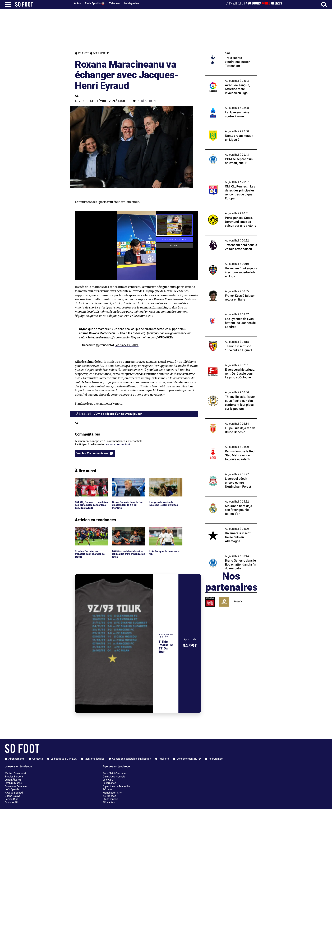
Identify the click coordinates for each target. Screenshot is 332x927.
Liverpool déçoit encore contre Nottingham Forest (224, 472)
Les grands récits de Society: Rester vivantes (163, 481)
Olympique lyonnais (114, 776)
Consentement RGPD (189, 758)
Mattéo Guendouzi (15, 773)
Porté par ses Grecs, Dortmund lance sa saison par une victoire (229, 211)
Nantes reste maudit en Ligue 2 (224, 127)
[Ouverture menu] (8, 4)
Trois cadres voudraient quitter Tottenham (224, 51)
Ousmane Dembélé (16, 786)
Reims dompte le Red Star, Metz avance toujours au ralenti (229, 445)
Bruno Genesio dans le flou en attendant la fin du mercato (128, 482)
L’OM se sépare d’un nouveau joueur (227, 151)
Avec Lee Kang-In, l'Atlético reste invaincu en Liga (231, 79)
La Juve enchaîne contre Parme (224, 104)
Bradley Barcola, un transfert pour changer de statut (90, 531)
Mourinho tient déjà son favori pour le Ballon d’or (228, 500)
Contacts (37, 758)
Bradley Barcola (14, 776)
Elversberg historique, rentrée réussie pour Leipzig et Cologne (228, 363)
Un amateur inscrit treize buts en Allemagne (225, 527)
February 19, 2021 (127, 345)
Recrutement (216, 758)
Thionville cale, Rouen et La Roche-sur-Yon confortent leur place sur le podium (229, 390)
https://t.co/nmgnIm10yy (120, 337)
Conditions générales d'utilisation (131, 758)
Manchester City (112, 792)
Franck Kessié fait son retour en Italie (228, 287)
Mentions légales (94, 758)
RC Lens (107, 789)
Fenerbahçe (109, 783)
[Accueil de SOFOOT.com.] (42, 4)
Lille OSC (108, 779)
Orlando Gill (11, 802)
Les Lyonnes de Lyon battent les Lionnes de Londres (229, 312)
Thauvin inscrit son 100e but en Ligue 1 (229, 338)
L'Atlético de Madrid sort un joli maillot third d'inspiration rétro (127, 531)
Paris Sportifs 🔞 (95, 3)
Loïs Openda (12, 789)
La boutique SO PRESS (64, 758)
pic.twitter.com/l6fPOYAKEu (155, 337)
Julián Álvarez (13, 779)
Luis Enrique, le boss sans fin (164, 530)
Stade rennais (110, 799)
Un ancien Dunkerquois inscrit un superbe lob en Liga (226, 262)
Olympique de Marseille (116, 786)
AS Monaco (109, 796)
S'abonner (114, 3)
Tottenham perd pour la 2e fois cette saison (227, 238)
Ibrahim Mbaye (13, 783)
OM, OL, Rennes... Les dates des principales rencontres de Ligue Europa (91, 482)
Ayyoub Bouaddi (14, 792)
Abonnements (16, 758)
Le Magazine (131, 3)
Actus (77, 3)
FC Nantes (109, 802)
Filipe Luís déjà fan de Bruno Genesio (227, 420)
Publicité (164, 758)
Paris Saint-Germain (114, 773)
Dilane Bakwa (12, 796)
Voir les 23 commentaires (92, 453)
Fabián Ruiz (11, 799)
